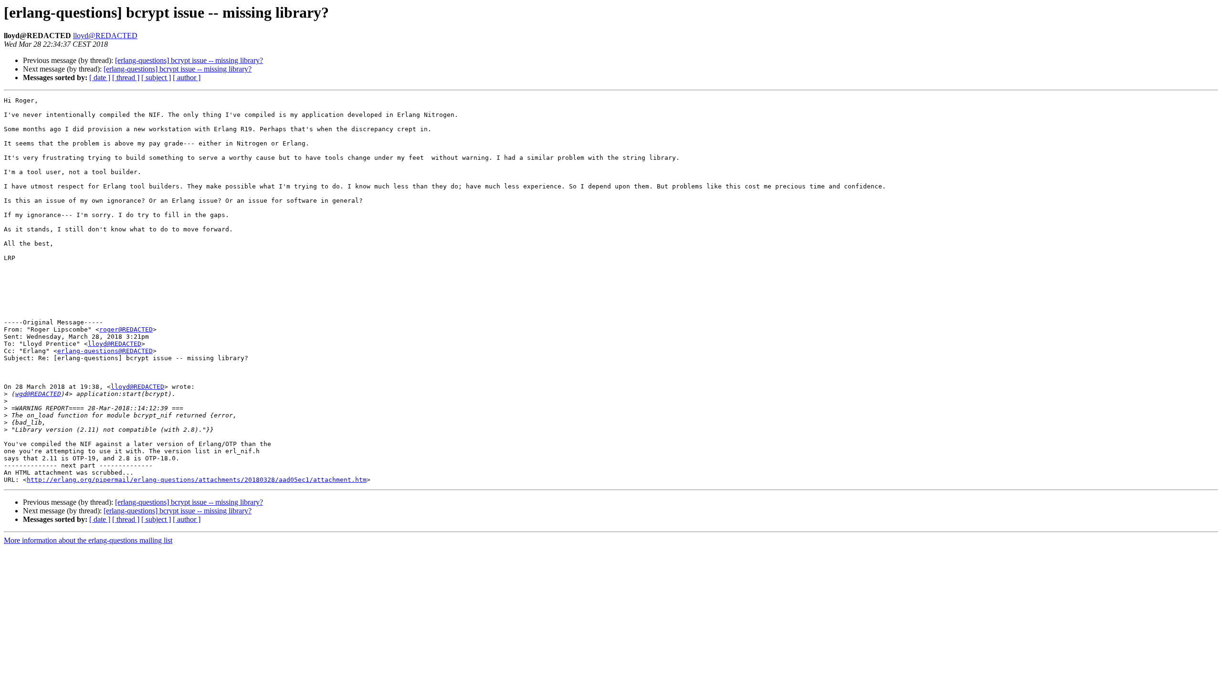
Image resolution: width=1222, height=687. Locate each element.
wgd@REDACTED (38, 393)
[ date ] (99, 77)
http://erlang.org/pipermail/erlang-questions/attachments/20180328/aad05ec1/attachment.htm (197, 479)
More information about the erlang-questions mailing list (88, 540)
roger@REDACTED (126, 329)
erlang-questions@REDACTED (105, 350)
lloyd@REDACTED (105, 35)
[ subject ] (156, 77)
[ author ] (186, 77)
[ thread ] (125, 77)
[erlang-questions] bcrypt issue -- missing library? (189, 60)
